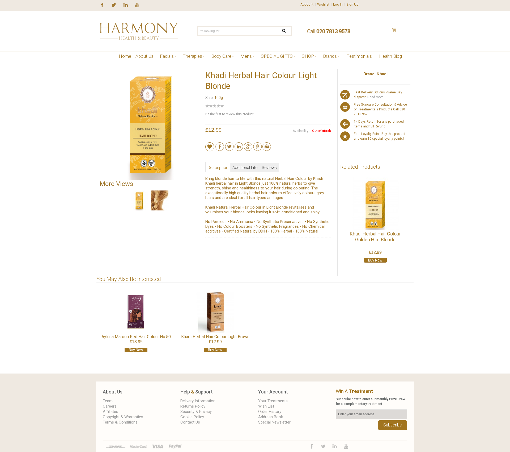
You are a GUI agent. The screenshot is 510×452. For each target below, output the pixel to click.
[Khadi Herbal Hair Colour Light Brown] (215, 311)
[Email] (266, 145)
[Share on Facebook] (219, 145)
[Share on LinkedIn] (239, 145)
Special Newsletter (274, 422)
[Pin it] (257, 145)
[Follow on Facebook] (102, 4)
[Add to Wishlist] (209, 146)
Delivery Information (197, 401)
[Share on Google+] (248, 145)
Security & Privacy (196, 411)
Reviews (269, 167)
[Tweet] (229, 145)
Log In (338, 4)
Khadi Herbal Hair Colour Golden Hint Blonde (375, 236)
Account (306, 4)
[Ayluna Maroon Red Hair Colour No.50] (136, 311)
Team (108, 401)
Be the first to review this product (229, 114)
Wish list (266, 406)
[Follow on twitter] (114, 4)
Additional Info (245, 167)
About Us (112, 392)
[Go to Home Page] (102, 62)
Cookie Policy (192, 416)
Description (217, 167)
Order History (269, 411)
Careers (110, 406)
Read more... (376, 97)
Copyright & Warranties (123, 416)
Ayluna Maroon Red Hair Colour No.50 (136, 336)
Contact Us (190, 422)
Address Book (270, 416)
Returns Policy (192, 406)
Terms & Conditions (120, 422)
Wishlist (323, 4)
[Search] (287, 31)
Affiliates (110, 411)
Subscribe (392, 425)
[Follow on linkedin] (125, 4)
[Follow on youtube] (137, 4)
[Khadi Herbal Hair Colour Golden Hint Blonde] (375, 203)
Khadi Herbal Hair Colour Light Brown (215, 336)
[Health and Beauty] (139, 31)
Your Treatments (273, 401)
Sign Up (352, 4)
